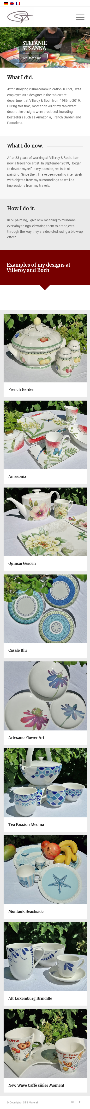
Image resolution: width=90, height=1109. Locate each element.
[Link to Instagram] (72, 1102)
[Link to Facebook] (79, 1102)
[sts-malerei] (37, 17)
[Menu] (76, 17)
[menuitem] (76, 17)
